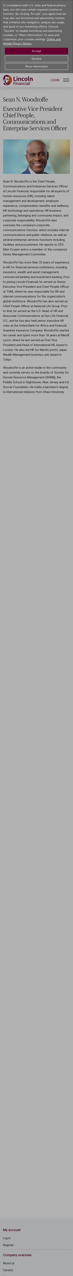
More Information (36, 66)
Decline (36, 59)
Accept (36, 51)
